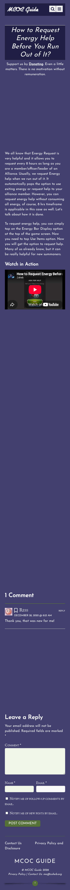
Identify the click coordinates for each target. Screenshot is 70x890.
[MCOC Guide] (23, 12)
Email (41, 783)
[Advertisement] (35, 114)
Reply (62, 611)
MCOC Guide (33, 870)
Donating (36, 64)
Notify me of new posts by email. (33, 813)
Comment (13, 745)
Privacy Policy (16, 874)
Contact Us (13, 843)
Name (10, 783)
